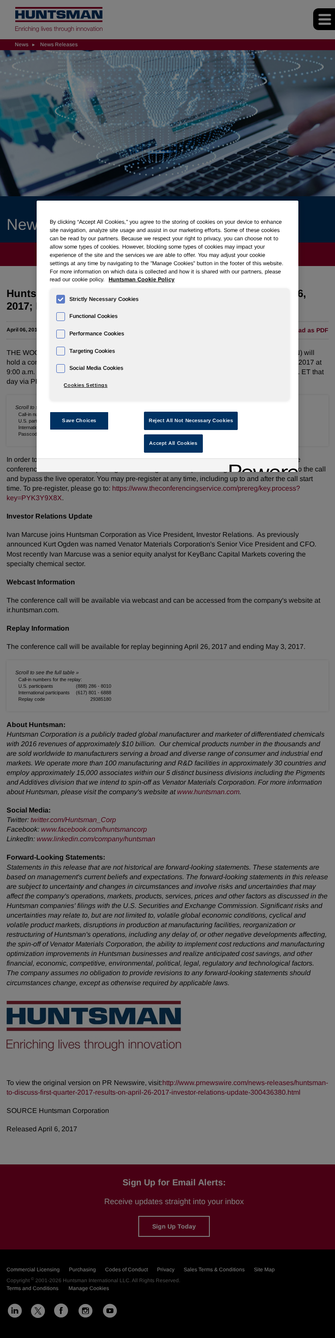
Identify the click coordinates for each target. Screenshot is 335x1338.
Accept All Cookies (173, 443)
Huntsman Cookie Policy (141, 279)
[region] (167, 336)
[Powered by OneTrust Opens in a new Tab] (261, 466)
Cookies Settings (85, 385)
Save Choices (79, 420)
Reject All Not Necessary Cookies (191, 420)
